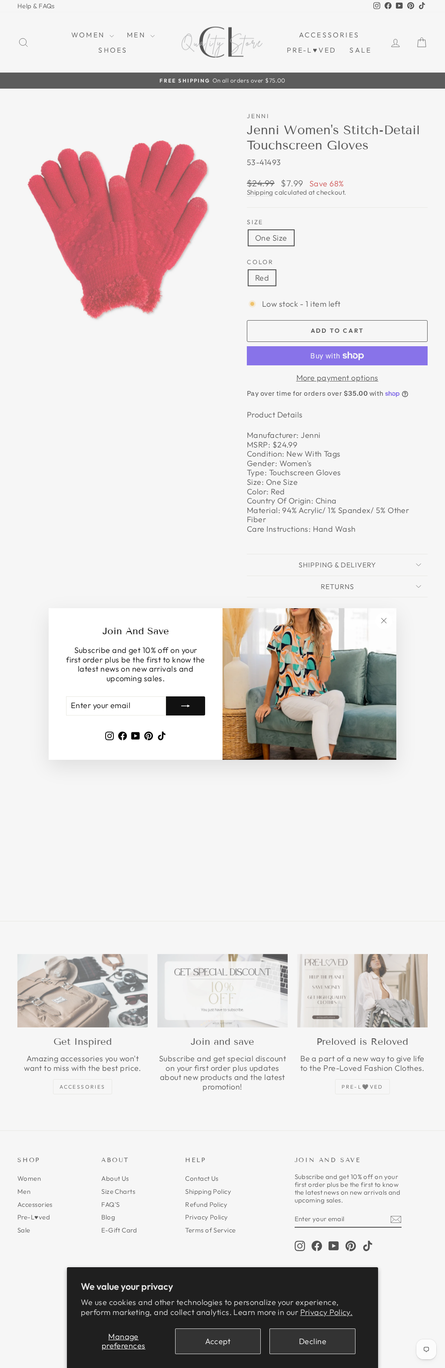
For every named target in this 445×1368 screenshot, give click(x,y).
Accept (218, 1341)
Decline (312, 1341)
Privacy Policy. (326, 1312)
